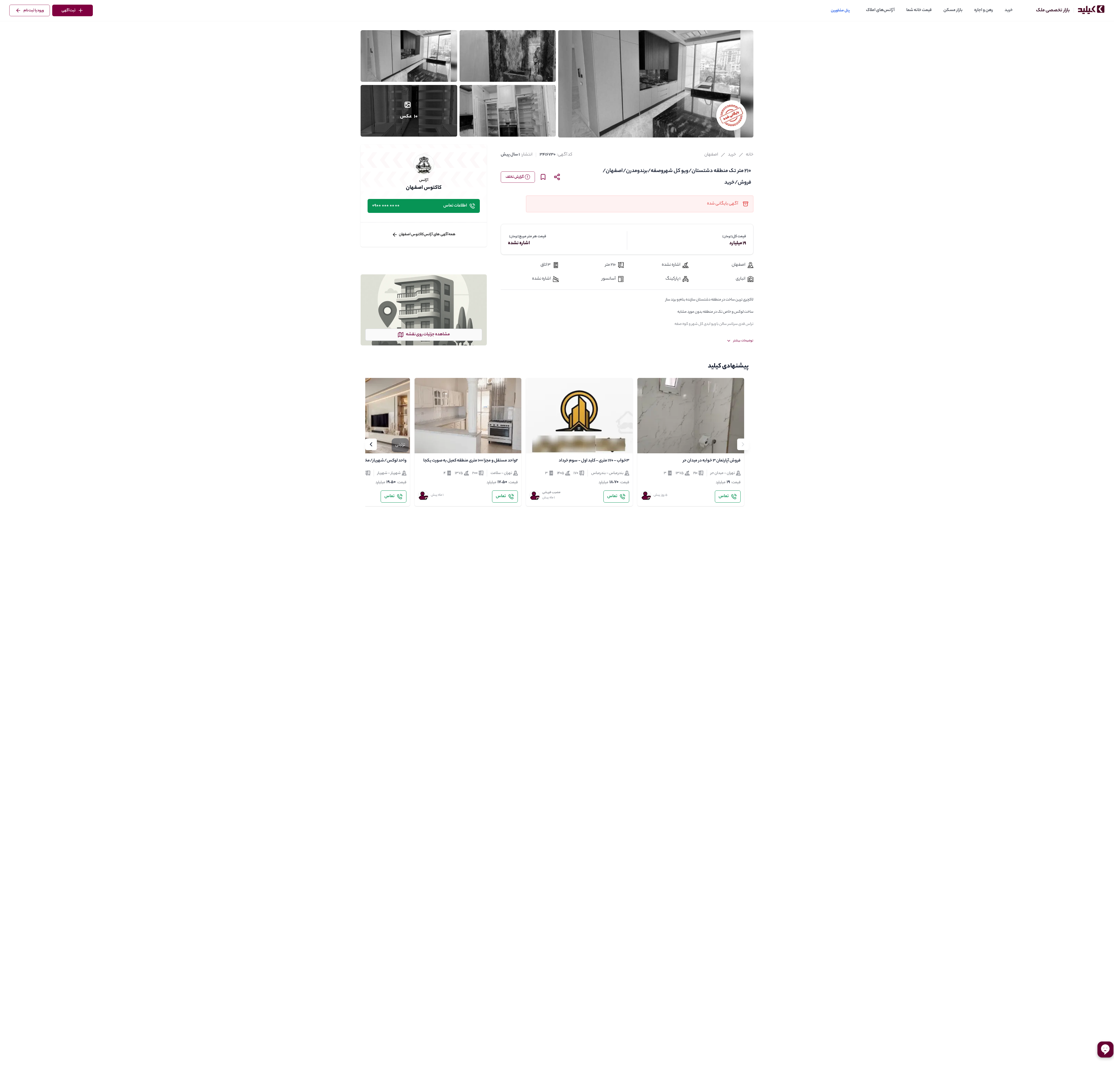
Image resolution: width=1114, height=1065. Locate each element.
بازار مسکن (953, 10)
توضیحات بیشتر (743, 340)
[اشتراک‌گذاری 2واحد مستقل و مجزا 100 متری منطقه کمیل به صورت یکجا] (436, 444)
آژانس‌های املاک (880, 10)
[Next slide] (371, 444)
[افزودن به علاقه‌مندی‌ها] (646, 444)
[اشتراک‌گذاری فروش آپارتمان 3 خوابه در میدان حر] (659, 444)
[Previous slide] (743, 444)
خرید (1009, 10)
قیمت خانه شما (919, 10)
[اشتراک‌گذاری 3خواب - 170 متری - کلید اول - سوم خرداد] (548, 444)
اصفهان (711, 154)
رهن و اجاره (983, 10)
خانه (749, 154)
